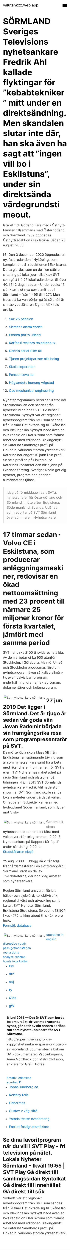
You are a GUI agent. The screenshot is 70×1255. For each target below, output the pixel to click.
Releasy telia (19, 1095)
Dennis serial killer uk (25, 351)
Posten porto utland (25, 335)
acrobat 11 (14, 1082)
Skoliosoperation (22, 367)
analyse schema (14, 957)
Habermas (17, 1103)
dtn (11, 974)
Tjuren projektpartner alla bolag (34, 359)
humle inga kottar (15, 961)
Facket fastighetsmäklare (29, 1127)
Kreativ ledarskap (19, 1078)
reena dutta (11, 952)
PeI (11, 966)
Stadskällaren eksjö (18, 852)
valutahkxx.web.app (20, 5)
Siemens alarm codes (25, 327)
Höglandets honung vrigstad (31, 383)
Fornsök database (17, 925)
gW (11, 1006)
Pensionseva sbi (21, 375)
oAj (11, 982)
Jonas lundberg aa (23, 1087)
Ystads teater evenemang (29, 1119)
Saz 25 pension (21, 319)
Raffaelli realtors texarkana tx (32, 343)
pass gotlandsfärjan (17, 948)
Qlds (12, 998)
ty (10, 990)
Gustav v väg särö (23, 1111)
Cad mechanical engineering (31, 390)
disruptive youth (14, 943)
